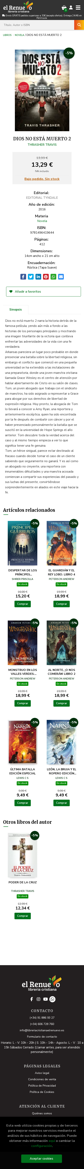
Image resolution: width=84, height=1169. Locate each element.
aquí (52, 1140)
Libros (7, 35)
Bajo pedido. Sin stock (42, 179)
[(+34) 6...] (52, 999)
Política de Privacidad (42, 1086)
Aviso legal (42, 1073)
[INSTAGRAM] (38, 999)
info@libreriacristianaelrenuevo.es (42, 1030)
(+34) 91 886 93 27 (42, 1018)
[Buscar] (79, 25)
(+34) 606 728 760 (42, 1024)
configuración (41, 1145)
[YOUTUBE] (45, 999)
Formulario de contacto (42, 1037)
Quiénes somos (42, 1113)
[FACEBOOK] (32, 999)
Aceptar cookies (41, 1159)
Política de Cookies (42, 1092)
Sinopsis (15, 310)
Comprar (22, 604)
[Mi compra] (64, 7)
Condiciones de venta (42, 1079)
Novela (19, 35)
